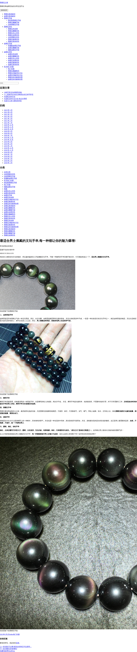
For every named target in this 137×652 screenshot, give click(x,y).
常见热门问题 (9, 67)
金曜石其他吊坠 (13, 64)
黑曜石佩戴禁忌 (13, 71)
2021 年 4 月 (8, 116)
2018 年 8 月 (8, 152)
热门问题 (11, 69)
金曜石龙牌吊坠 (13, 60)
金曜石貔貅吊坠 (13, 56)
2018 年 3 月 (8, 163)
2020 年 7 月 (8, 135)
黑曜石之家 (4, 2)
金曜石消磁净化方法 (15, 75)
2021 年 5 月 (8, 114)
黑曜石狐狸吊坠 (13, 39)
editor (11, 634)
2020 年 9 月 (8, 131)
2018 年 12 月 (8, 148)
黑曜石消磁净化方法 (15, 73)
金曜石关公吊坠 (13, 58)
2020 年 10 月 (8, 129)
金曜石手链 (8, 43)
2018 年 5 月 (8, 158)
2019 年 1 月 (8, 146)
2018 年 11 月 (8, 150)
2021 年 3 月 (8, 118)
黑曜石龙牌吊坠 (13, 35)
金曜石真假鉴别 (9, 16)
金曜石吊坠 (8, 52)
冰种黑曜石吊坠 (13, 37)
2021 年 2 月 (8, 120)
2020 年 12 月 (8, 125)
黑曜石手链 (8, 18)
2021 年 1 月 (8, 123)
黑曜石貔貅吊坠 (13, 31)
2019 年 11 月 (8, 137)
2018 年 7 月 (8, 154)
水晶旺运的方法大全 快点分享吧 (15, 99)
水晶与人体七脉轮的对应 (13, 101)
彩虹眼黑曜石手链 (14, 20)
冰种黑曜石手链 (13, 24)
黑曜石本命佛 (13, 29)
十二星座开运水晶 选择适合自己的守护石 (18, 94)
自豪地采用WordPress (7, 651)
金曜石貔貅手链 (13, 48)
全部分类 (7, 172)
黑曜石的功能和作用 (15, 77)
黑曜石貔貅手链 (13, 22)
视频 (5, 189)
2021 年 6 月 (8, 112)
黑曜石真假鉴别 (9, 14)
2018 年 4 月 (8, 161)
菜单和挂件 (4, 10)
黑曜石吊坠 (8, 26)
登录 (17, 643)
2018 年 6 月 (8, 156)
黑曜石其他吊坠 (13, 41)
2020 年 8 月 (8, 133)
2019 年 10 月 (8, 139)
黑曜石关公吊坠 (13, 33)
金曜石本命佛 (13, 54)
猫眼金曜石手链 (13, 50)
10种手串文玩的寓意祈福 (13, 92)
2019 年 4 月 (8, 144)
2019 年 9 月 (8, 142)
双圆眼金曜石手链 (14, 45)
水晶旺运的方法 (9, 96)
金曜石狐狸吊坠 (13, 62)
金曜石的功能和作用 (15, 79)
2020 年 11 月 (8, 127)
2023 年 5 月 (8, 110)
